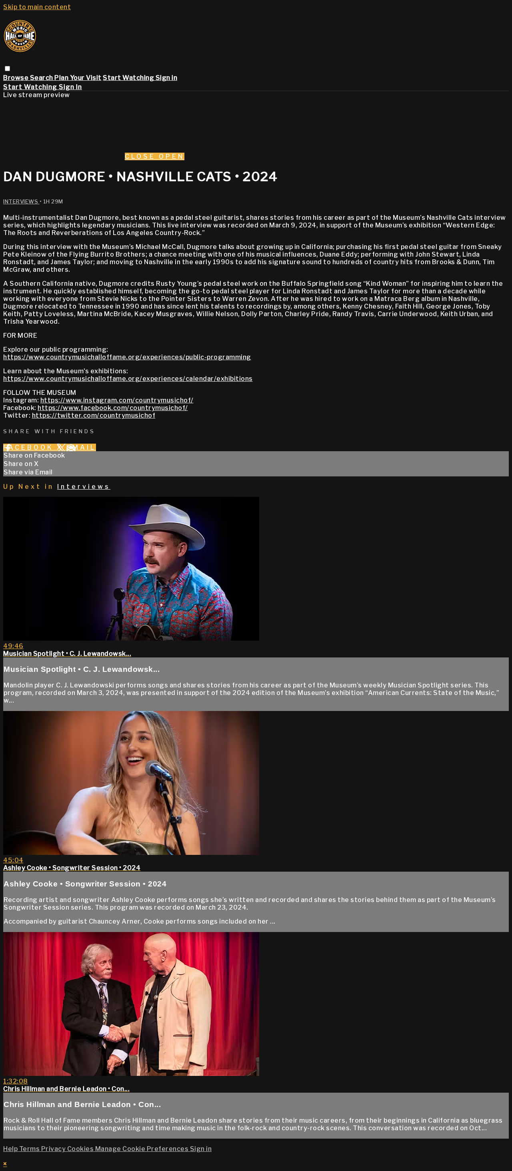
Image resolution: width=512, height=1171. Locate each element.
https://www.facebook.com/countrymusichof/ (113, 408)
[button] (7, 68)
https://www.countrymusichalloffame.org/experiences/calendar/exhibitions (128, 378)
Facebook (30, 447)
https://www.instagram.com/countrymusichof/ (117, 400)
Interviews (21, 201)
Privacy (54, 1149)
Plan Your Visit (78, 78)
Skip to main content (37, 7)
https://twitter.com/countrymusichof (94, 415)
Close (142, 156)
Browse (16, 78)
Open (171, 156)
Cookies (81, 1149)
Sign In (70, 87)
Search (42, 78)
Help (11, 1149)
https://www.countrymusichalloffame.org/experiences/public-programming (127, 357)
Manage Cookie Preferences (142, 1149)
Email (81, 447)
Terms (30, 1149)
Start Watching (129, 78)
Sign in (167, 78)
